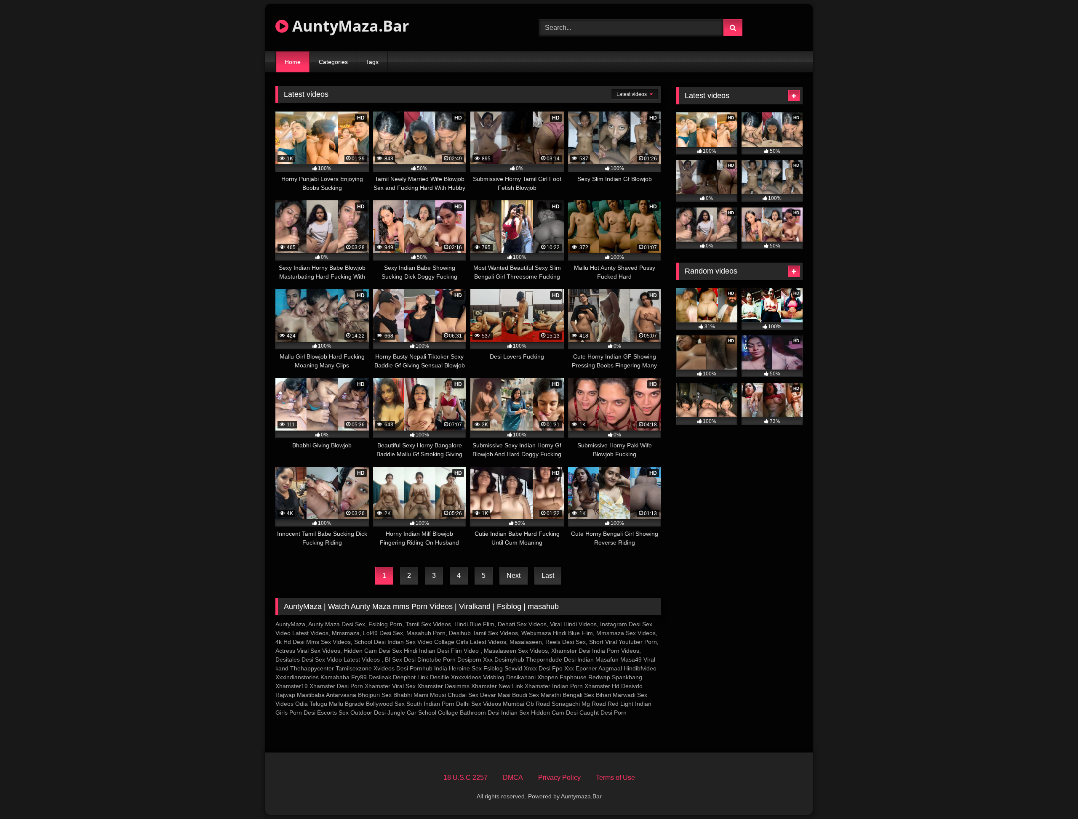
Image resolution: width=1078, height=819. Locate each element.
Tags (372, 61)
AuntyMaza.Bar (348, 26)
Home (293, 61)
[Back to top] (1052, 794)
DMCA (513, 777)
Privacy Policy (559, 777)
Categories (333, 61)
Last (548, 575)
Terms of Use (615, 777)
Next (513, 575)
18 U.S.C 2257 (465, 777)
